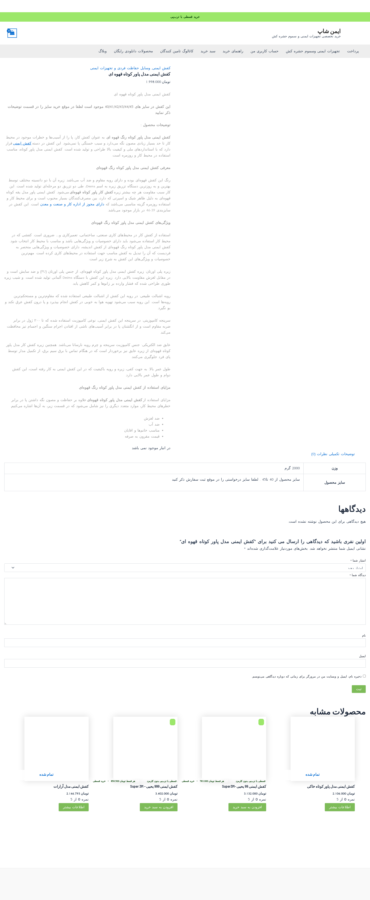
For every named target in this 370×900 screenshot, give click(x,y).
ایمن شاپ (329, 30)
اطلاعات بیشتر (340, 807)
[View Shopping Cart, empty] (12, 33)
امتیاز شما (358, 560)
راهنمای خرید (233, 51)
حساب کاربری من (265, 51)
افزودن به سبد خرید (247, 807)
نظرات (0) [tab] (319, 454)
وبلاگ (102, 51)
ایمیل (362, 656)
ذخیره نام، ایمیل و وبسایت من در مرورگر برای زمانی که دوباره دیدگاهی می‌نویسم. (306, 676)
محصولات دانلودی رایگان (133, 51)
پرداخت (353, 51)
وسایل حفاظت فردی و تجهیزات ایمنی (120, 68)
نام (364, 635)
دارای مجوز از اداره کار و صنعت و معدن (72, 204)
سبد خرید (208, 51)
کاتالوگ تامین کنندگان (176, 51)
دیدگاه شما (357, 575)
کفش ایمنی (161, 68)
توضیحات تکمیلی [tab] (342, 454)
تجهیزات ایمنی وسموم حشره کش (313, 51)
